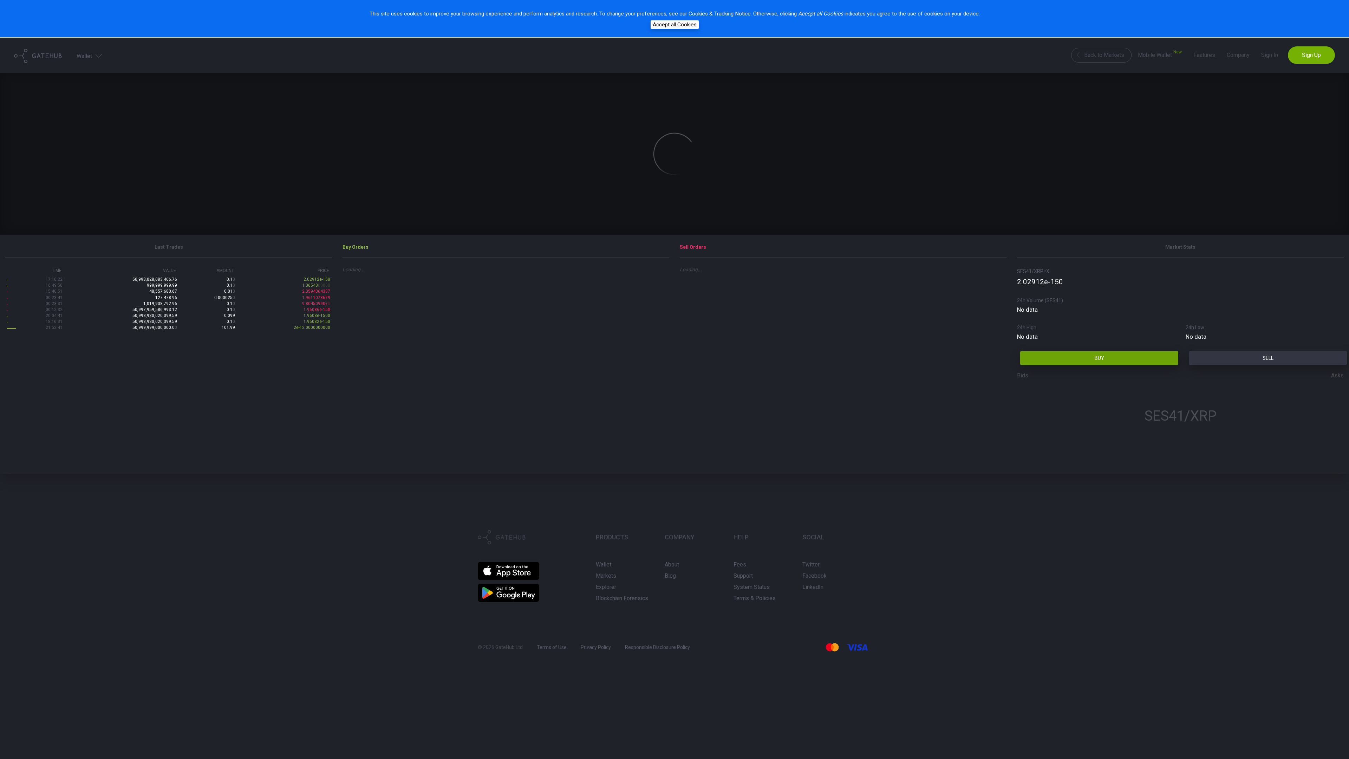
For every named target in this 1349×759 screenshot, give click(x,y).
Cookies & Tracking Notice (720, 14)
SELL (1268, 358)
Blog (670, 575)
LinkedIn (812, 587)
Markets (606, 575)
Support (743, 575)
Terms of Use (552, 647)
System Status (752, 587)
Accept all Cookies (675, 24)
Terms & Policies (755, 598)
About (672, 564)
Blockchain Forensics (622, 598)
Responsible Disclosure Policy (657, 647)
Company (1238, 55)
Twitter (811, 564)
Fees (740, 564)
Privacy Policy (596, 647)
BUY (1099, 358)
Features (1204, 55)
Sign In (1269, 55)
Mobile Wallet (1160, 54)
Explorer (606, 587)
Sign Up (1311, 55)
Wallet (85, 56)
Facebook (814, 575)
